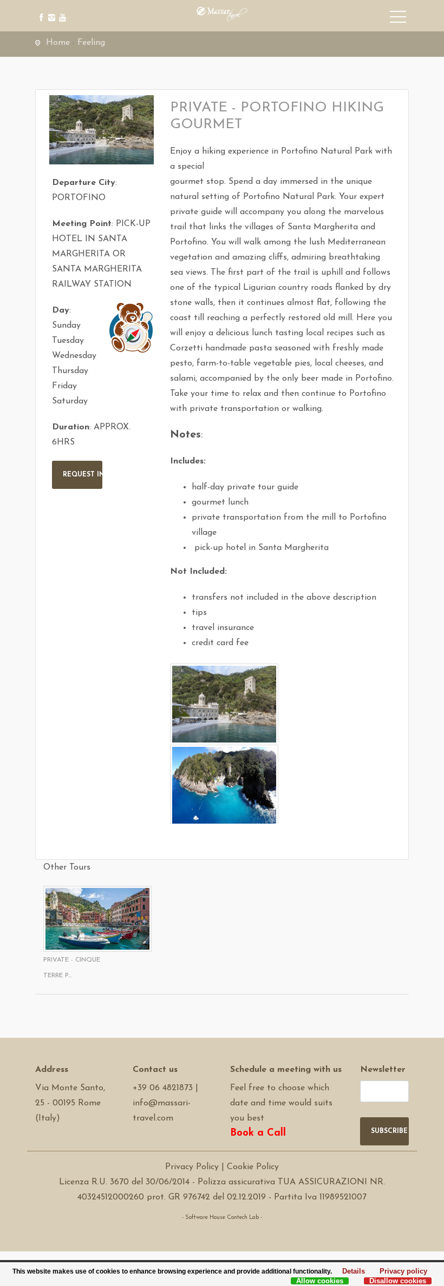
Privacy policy (400, 1272)
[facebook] (39, 9)
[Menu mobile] (398, 19)
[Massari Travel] (222, 13)
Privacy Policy (192, 1167)
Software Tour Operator (222, 1233)
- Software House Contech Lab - (222, 1218)
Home (58, 42)
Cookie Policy (253, 1167)
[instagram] (50, 9)
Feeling (91, 42)
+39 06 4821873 (163, 1088)
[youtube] (61, 9)
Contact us (155, 1069)
